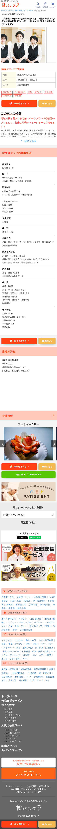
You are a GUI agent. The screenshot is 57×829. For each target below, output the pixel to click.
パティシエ (15, 735)
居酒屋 (26, 655)
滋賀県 (11, 608)
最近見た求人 (10, 721)
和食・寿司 (31, 640)
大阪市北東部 (40, 597)
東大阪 (27, 600)
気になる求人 (10, 718)
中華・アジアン (15, 644)
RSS (39, 792)
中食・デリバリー (11, 651)
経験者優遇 (26, 669)
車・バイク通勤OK (34, 676)
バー (25, 658)
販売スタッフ (36, 626)
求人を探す (8, 705)
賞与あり (5, 673)
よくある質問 (30, 786)
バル (34, 655)
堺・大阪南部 (39, 600)
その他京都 (45, 604)
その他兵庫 (20, 604)
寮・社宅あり (45, 673)
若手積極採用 (40, 669)
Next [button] (54, 443)
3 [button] (29, 64)
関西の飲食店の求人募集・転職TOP (13, 10)
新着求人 (8, 709)
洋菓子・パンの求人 (13, 514)
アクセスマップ (28, 789)
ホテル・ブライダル (10, 658)
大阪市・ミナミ (24, 597)
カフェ (13, 738)
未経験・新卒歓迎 (9, 669)
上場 (32, 680)
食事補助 (19, 676)
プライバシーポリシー (25, 792)
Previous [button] (3, 443)
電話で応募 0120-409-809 (28, 474)
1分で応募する (20, 103)
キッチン (23, 618)
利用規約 (41, 789)
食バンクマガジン (12, 750)
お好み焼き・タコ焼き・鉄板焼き (38, 647)
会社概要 (15, 789)
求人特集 (8, 712)
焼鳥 (3, 644)
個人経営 (23, 680)
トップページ (9, 696)
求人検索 (30, 10)
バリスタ (14, 729)
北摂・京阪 (16, 600)
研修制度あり (19, 673)
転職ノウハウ (9, 745)
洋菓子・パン (39, 644)
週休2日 (12, 680)
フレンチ (19, 640)
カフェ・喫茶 (45, 655)
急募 (51, 669)
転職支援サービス (12, 700)
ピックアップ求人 (12, 715)
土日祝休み (15, 732)
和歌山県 (22, 608)
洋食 (28, 644)
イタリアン (6, 640)
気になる (48, 103)
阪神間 (9, 604)
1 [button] (24, 64)
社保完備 (32, 673)
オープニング (43, 680)
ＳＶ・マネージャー (17, 626)
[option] (28, 44)
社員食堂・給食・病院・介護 (35, 651)
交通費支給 (6, 676)
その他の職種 (26, 629)
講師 (15, 629)
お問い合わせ (44, 786)
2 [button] (27, 64)
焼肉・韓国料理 (46, 640)
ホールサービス (8, 618)
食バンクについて (14, 786)
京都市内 (33, 604)
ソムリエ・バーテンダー (19, 622)
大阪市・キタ (7, 597)
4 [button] (32, 64)
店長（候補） (36, 618)
